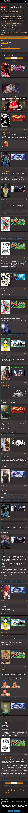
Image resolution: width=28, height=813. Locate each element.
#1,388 (25, 316)
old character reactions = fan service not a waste (11, 25)
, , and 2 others (13, 238)
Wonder (13, 153)
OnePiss (13, 273)
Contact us (3, 801)
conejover (19, 16)
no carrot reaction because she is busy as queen (11, 23)
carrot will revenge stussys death (8, 16)
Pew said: (4, 522)
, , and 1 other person (13, 581)
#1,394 (25, 519)
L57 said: (4, 490)
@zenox (3, 680)
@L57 (25, 678)
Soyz (12, 114)
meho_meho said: (6, 757)
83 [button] (3, 47)
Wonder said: (5, 203)
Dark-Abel (14, 185)
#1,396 (25, 600)
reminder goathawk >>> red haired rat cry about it (12, 29)
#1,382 (25, 129)
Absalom (4, 11)
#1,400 (25, 754)
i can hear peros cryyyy (6, 20)
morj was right (13, 22)
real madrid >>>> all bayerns (7, 27)
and (8, 434)
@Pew (7, 493)
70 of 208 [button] (14, 58)
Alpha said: (4, 635)
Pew (12, 470)
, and (10, 269)
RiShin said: (4, 554)
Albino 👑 (14, 218)
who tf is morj (4, 34)
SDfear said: (4, 604)
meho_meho (14, 702)
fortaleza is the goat (18, 18)
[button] (1, 1)
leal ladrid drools (5, 22)
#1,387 (25, 288)
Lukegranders (15, 504)
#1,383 (25, 168)
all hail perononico (20, 11)
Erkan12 (13, 64)
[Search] (25, 1)
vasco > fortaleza (5, 32)
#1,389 (25, 353)
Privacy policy (19, 801)
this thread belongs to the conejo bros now (10, 30)
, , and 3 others (13, 334)
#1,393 (25, 485)
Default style (5, 799)
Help (24, 801)
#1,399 (25, 717)
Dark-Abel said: (5, 132)
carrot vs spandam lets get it (17, 15)
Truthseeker (14, 586)
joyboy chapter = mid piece (18, 20)
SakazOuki (14, 651)
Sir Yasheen (14, 242)
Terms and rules (11, 801)
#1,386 (25, 257)
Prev (8, 58)
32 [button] (3, 42)
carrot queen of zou (5, 15)
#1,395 (25, 551)
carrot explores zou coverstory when (9, 13)
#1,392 (25, 453)
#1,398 (25, 666)
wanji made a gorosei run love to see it (18, 32)
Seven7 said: (4, 385)
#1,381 (25, 79)
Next (20, 58)
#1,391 (25, 421)
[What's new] (23, 1)
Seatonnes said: (5, 171)
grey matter (15, 536)
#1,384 (25, 199)
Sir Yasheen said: (5, 720)
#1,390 (25, 382)
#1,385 (25, 233)
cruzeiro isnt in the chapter (7, 18)
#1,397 (25, 632)
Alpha (13, 406)
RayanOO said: (5, 82)
